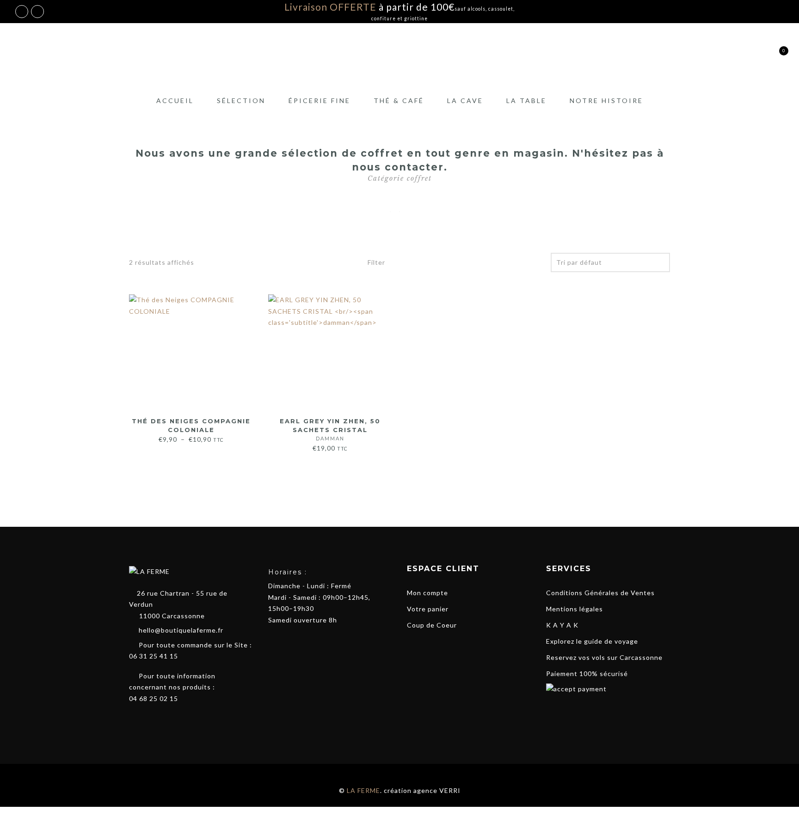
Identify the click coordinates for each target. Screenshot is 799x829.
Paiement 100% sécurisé (587, 673)
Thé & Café (399, 100)
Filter (375, 262)
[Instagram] (151, 720)
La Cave (465, 100)
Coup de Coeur (432, 625)
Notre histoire (606, 100)
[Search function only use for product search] (728, 56)
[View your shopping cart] (777, 56)
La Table (526, 100)
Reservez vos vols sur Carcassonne (604, 657)
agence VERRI (437, 790)
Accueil (175, 100)
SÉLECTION (241, 100)
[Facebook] (134, 720)
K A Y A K (562, 625)
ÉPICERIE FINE (319, 100)
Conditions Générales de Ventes (600, 593)
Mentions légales (574, 609)
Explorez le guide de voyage (592, 641)
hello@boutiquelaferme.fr (181, 630)
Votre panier (428, 609)
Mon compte (427, 593)
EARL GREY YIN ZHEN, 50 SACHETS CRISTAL (330, 429)
